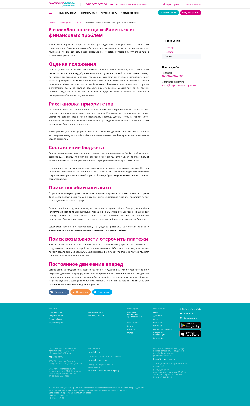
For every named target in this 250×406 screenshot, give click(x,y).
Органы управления (162, 329)
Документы (158, 316)
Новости (169, 51)
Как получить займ (96, 316)
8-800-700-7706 (96, 4)
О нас (155, 312)
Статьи (78, 22)
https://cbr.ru (94, 352)
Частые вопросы (130, 12)
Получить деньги (67, 12)
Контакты (157, 322)
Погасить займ (89, 12)
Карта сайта (158, 338)
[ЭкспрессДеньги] (62, 4)
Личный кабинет (193, 4)
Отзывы (156, 319)
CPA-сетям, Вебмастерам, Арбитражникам (127, 4)
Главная (52, 22)
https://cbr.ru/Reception (98, 360)
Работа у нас (158, 326)
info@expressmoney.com (179, 85)
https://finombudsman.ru (164, 359)
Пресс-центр (65, 22)
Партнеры (170, 47)
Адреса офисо (172, 4)
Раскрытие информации (159, 334)
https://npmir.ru (56, 357)
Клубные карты (109, 12)
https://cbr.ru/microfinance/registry (103, 371)
